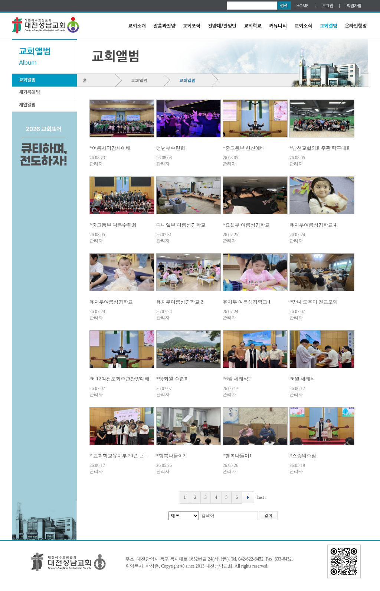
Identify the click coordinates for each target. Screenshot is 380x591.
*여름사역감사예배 (110, 148)
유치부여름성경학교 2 (179, 302)
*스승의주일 (302, 455)
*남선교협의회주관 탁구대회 (320, 148)
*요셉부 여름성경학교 (246, 225)
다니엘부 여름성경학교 (181, 225)
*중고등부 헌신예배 (244, 148)
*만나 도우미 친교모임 (313, 302)
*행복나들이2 (171, 455)
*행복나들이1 (237, 455)
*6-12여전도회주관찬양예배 (119, 378)
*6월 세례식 (302, 378)
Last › (261, 497)
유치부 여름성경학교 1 (247, 302)
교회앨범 (139, 80)
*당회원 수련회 (172, 378)
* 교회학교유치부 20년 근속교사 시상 (129, 455)
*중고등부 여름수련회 (113, 225)
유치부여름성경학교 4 (313, 225)
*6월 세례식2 (237, 378)
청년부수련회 (170, 148)
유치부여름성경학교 (111, 302)
